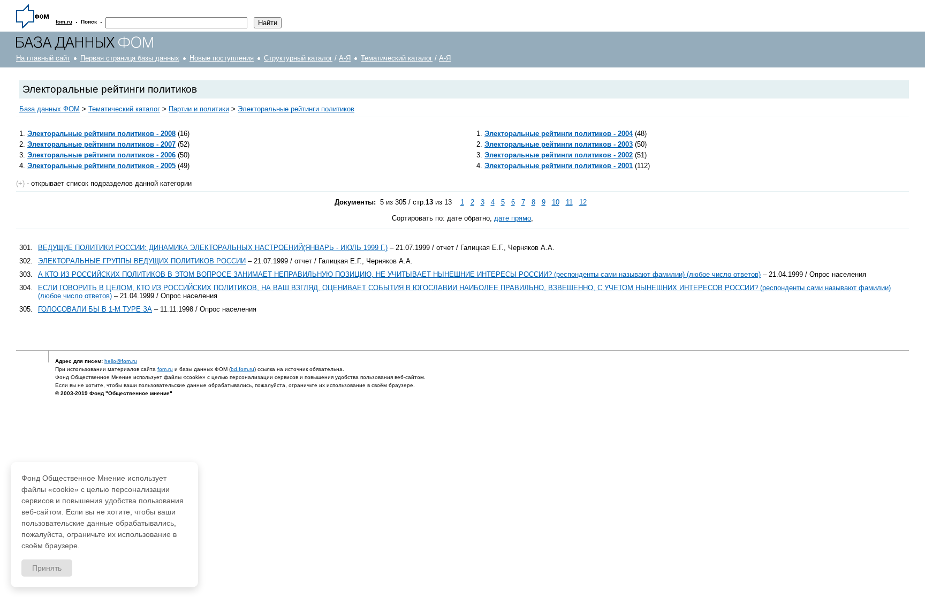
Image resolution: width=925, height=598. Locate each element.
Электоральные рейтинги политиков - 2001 (558, 166)
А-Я (345, 58)
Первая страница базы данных (129, 58)
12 (583, 202)
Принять (47, 568)
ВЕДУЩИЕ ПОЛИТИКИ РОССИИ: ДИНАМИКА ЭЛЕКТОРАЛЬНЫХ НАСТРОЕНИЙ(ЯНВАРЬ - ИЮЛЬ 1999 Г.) (213, 248)
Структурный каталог (298, 58)
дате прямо (512, 218)
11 (569, 202)
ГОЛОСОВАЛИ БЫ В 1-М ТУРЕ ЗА (95, 309)
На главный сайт (43, 58)
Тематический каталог (397, 58)
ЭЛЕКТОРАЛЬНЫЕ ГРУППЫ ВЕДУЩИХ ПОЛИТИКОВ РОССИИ (142, 261)
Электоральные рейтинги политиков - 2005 (101, 166)
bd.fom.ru (242, 369)
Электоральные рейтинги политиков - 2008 (101, 134)
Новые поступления (221, 58)
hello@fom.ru (120, 361)
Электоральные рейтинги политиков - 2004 (558, 134)
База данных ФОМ (49, 109)
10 (555, 202)
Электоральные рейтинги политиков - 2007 (101, 144)
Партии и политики (199, 109)
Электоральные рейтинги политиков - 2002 (558, 155)
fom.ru (165, 369)
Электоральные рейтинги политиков (296, 109)
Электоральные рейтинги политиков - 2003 (558, 144)
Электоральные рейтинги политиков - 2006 (101, 155)
